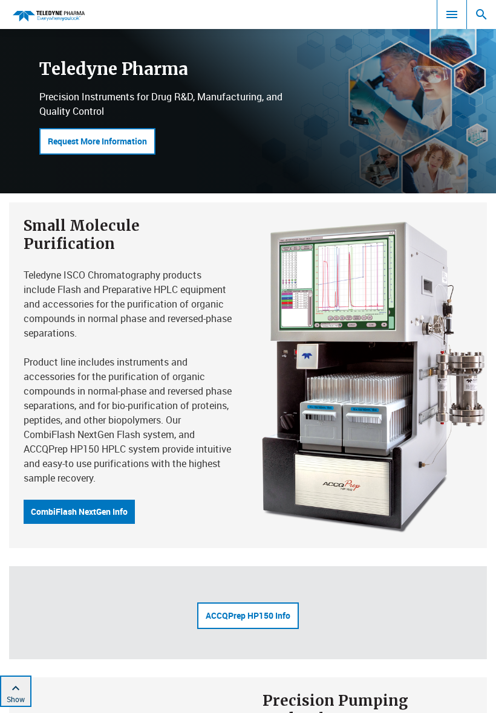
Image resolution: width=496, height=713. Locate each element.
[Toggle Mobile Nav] (452, 14)
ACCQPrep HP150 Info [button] (248, 615)
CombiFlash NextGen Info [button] (79, 511)
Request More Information (97, 141)
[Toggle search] (481, 14)
